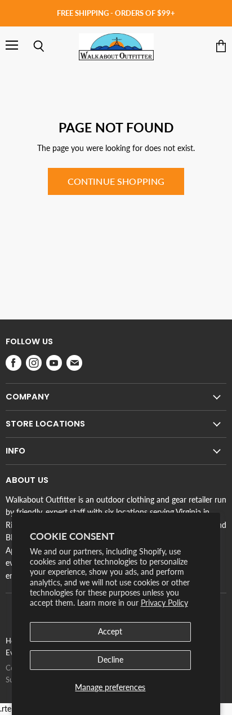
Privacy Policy (164, 602)
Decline (110, 659)
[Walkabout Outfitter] (116, 46)
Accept (110, 631)
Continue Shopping (116, 181)
